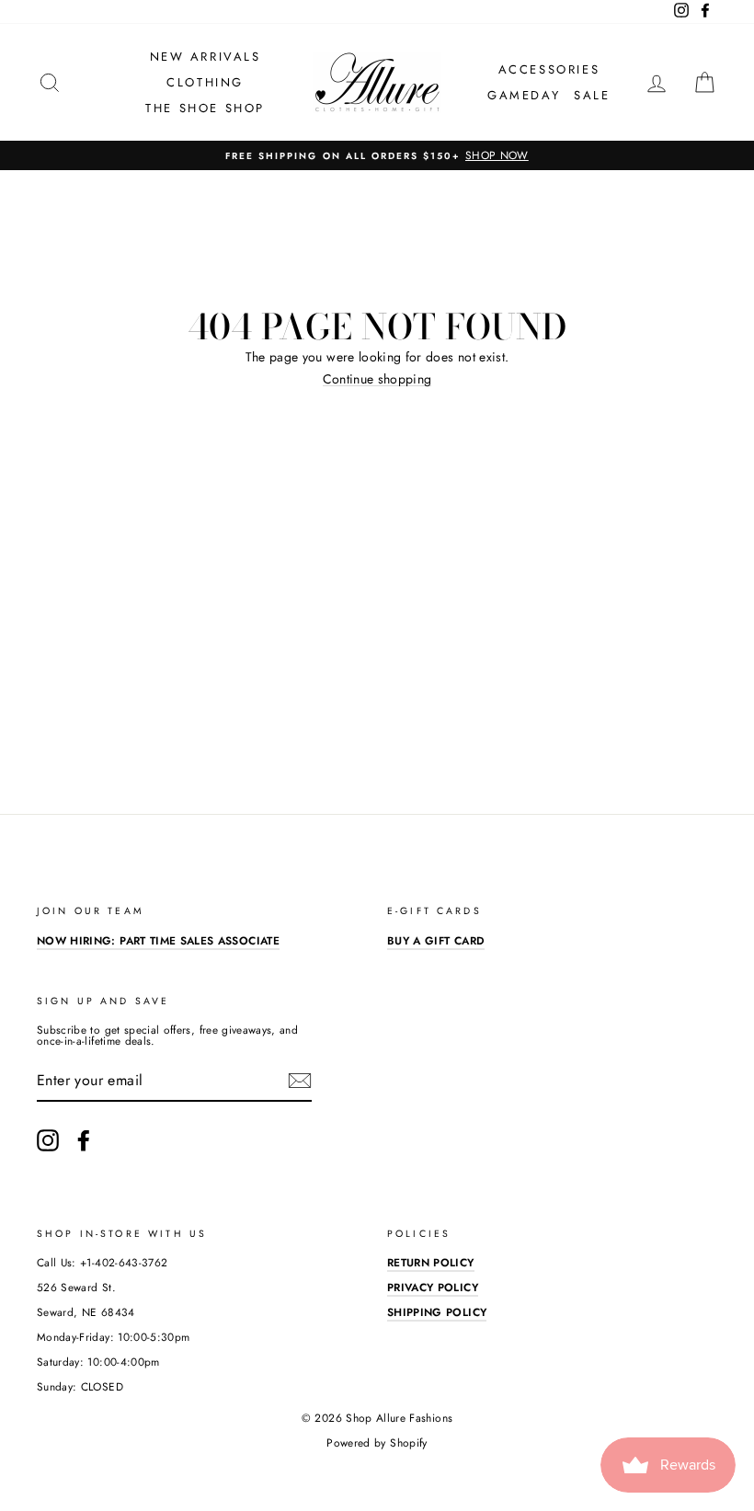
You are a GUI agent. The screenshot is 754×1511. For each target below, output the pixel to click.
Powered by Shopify (376, 1443)
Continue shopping (377, 379)
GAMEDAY (523, 95)
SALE (592, 95)
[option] (377, 155)
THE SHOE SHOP (205, 108)
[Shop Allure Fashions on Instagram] (48, 1140)
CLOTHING (205, 82)
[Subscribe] (300, 1081)
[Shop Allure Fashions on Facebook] (84, 1140)
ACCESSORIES (549, 69)
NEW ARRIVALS (205, 56)
